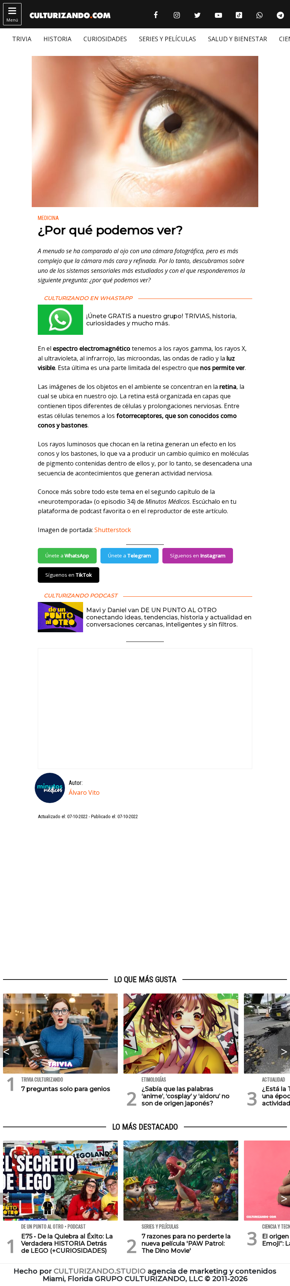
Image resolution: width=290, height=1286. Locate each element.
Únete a (67, 555)
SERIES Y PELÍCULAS (167, 39)
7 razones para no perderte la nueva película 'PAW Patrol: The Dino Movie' (186, 1243)
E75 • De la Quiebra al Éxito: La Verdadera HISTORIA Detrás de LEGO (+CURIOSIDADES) (67, 1243)
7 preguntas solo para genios (65, 1089)
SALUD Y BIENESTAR (237, 39)
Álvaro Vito (84, 792)
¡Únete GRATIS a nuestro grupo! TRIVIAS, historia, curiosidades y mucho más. (161, 320)
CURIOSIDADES (105, 39)
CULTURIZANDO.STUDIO (100, 1271)
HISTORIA (57, 39)
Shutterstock (112, 530)
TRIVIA (21, 39)
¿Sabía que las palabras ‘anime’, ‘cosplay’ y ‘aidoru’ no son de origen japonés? (186, 1096)
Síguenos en (197, 555)
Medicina (48, 218)
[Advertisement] (145, 898)
